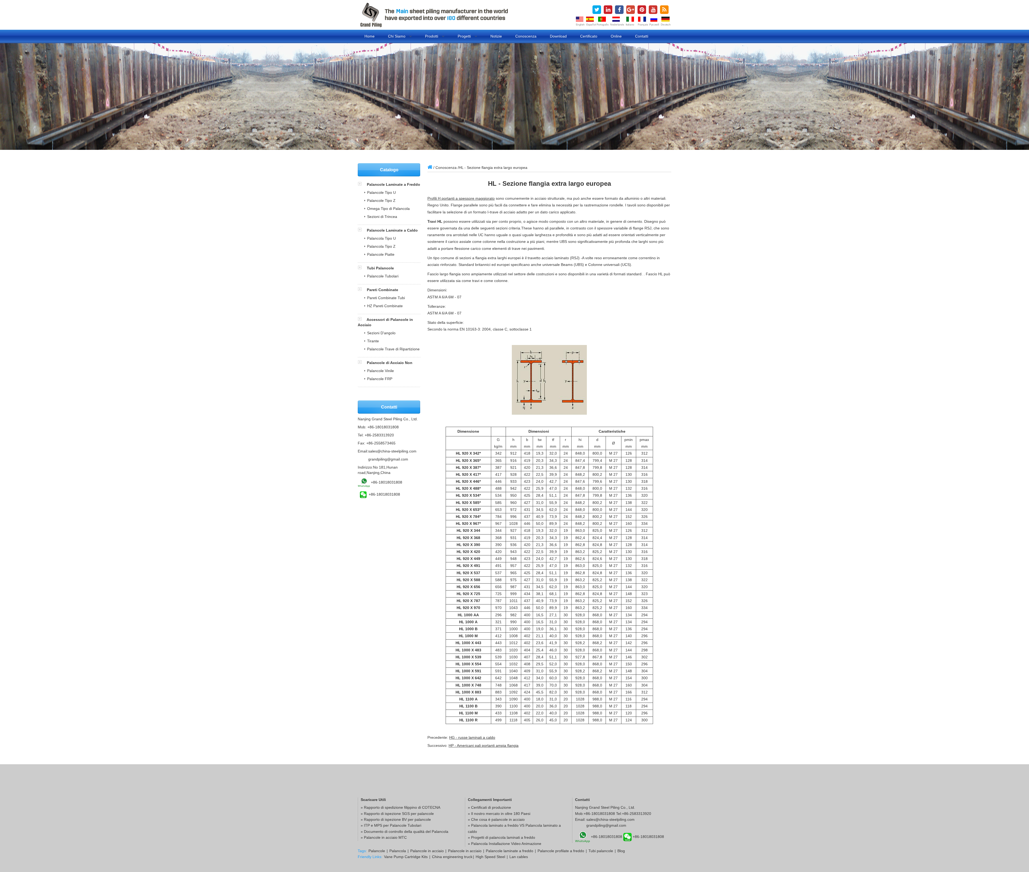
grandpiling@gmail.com (388, 459)
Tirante (373, 341)
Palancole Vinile (380, 371)
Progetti (465, 36)
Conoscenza (525, 36)
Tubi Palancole (380, 268)
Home (369, 36)
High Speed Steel (490, 857)
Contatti (641, 36)
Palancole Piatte (380, 254)
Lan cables (518, 857)
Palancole (376, 851)
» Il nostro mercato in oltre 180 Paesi (499, 813)
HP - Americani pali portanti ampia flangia (484, 745)
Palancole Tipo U (381, 192)
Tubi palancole (600, 851)
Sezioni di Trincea (382, 216)
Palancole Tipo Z (381, 200)
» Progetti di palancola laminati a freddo (501, 837)
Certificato (588, 36)
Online (616, 36)
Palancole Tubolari (382, 276)
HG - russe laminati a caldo (472, 737)
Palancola (397, 851)
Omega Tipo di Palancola (388, 208)
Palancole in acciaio (427, 851)
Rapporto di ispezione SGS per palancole (399, 813)
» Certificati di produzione (489, 807)
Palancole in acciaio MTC (385, 837)
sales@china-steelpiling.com (392, 451)
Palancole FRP (379, 379)
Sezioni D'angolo (381, 333)
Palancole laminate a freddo (509, 851)
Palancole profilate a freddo (561, 851)
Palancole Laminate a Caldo (392, 230)
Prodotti (432, 36)
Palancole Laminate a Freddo (393, 184)
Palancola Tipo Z (381, 246)
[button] (362, 184)
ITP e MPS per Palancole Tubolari (392, 825)
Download (558, 36)
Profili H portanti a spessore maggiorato (461, 198)
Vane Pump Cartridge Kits (406, 857)
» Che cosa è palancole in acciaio (496, 819)
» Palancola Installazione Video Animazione (504, 843)
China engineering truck (452, 857)
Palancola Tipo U (381, 238)
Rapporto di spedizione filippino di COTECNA (402, 807)
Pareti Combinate (382, 290)
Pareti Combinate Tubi (386, 298)
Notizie (496, 36)
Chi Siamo (397, 36)
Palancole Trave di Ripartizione (393, 349)
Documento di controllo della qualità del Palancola (406, 831)
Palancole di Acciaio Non (389, 363)
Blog (621, 851)
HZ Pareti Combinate (385, 306)
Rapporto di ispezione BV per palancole (397, 819)
